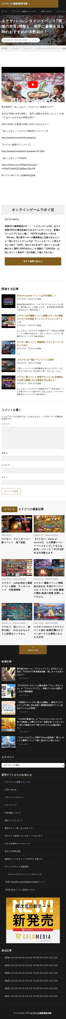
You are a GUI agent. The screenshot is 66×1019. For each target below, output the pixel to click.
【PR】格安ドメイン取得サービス (20, 890)
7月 (34, 958)
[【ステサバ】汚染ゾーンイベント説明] (8, 365)
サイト (5, 477)
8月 (37, 958)
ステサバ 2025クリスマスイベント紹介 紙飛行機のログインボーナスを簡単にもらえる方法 (49, 632)
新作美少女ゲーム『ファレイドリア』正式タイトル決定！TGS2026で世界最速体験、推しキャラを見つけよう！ (40, 672)
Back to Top (33, 650)
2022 (7, 989)
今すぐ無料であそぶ (33, 261)
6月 (30, 958)
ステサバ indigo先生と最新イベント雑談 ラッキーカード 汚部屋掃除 (17, 586)
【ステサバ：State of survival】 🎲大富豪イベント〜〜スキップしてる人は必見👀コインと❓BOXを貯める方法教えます (49, 546)
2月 (15, 958)
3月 (19, 958)
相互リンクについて (14, 821)
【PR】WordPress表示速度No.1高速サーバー (25, 882)
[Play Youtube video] (33, 84)
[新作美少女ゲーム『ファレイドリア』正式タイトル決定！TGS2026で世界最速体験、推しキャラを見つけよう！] (8, 674)
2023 (7, 981)
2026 (7, 958)
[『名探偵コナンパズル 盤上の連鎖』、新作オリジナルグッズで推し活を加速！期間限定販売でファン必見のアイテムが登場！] (8, 708)
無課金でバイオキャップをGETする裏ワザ (23, 859)
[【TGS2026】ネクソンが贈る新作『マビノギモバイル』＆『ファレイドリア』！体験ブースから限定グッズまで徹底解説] (8, 691)
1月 (12, 958)
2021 (7, 996)
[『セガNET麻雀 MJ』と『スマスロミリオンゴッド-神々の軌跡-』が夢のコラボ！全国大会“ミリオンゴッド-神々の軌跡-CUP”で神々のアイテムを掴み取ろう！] (8, 724)
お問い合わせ (46, 11)
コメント (6, 424)
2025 (7, 966)
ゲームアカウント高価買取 (17, 867)
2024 (7, 973)
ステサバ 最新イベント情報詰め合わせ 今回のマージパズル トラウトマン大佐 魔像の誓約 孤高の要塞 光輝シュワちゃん (49, 590)
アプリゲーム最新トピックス (24, 11)
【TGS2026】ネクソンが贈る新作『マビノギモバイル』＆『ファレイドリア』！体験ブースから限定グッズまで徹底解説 (40, 689)
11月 (51, 966)
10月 (46, 966)
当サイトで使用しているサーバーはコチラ (24, 836)
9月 (41, 966)
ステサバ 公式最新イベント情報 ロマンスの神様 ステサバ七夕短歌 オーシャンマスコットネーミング (40, 319)
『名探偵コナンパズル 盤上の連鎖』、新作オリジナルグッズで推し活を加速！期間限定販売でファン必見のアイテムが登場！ (40, 705)
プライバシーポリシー (15, 798)
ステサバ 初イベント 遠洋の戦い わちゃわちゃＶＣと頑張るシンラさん (16, 630)
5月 (26, 958)
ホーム (4, 11)
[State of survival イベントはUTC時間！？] (8, 301)
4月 (23, 958)
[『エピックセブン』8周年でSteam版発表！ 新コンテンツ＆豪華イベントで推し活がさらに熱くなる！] (8, 743)
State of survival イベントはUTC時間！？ (36, 296)
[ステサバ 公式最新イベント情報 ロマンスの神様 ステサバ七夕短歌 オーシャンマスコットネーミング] (8, 321)
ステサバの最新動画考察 (41, 1013)
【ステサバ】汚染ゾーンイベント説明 (35, 360)
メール (6, 465)
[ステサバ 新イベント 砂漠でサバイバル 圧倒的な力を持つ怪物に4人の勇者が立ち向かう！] (8, 382)
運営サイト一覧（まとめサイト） (20, 828)
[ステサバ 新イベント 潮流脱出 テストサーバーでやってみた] (8, 347)
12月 (55, 966)
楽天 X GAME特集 (13, 851)
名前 (5, 453)
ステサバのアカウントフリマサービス (25, 875)
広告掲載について (13, 813)
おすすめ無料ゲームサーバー (18, 844)
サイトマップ (11, 805)
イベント (33, 40)
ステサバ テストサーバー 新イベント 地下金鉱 (17, 541)
